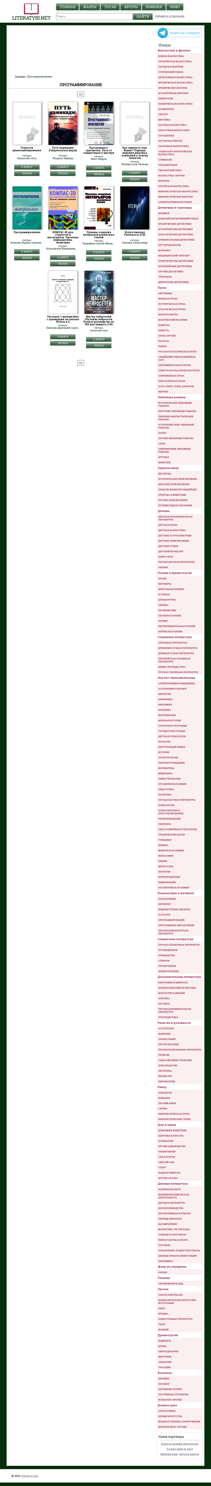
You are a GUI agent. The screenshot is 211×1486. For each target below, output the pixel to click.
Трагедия (164, 1367)
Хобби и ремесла (169, 1172)
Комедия (164, 1097)
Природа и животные (172, 494)
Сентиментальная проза (174, 365)
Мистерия (164, 1356)
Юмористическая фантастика (178, 191)
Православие (167, 1039)
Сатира (162, 1108)
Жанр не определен (172, 1266)
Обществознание (169, 778)
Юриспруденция (169, 876)
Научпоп (164, 1003)
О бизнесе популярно (172, 1234)
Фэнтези (163, 180)
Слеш (161, 443)
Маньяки (164, 250)
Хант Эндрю (99, 159)
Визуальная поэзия (171, 589)
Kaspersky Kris (27, 158)
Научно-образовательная (176, 678)
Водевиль (164, 1340)
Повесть (163, 330)
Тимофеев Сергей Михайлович (98, 243)
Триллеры (165, 276)
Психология (166, 805)
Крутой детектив (169, 245)
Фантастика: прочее (171, 175)
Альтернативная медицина (176, 683)
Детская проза (168, 524)
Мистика (164, 119)
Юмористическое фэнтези (175, 196)
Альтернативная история (175, 201)
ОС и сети (164, 914)
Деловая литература (173, 1183)
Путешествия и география (175, 505)
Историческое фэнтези (173, 93)
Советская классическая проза (179, 370)
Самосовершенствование (175, 1060)
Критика (164, 998)
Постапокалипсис (170, 140)
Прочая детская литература (176, 561)
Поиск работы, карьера (173, 1239)
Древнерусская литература (176, 653)
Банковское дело (169, 1189)
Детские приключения (173, 540)
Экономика (165, 1261)
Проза (162, 287)
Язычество (165, 1076)
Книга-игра (165, 556)
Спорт (162, 1167)
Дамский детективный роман (178, 218)
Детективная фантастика (175, 77)
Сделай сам (166, 1162)
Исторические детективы (175, 229)
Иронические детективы (174, 223)
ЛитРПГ (163, 114)
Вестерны (164, 473)
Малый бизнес (168, 1223)
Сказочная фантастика (173, 146)
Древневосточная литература (177, 647)
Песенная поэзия (169, 615)
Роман (162, 346)
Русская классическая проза (177, 351)
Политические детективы (175, 260)
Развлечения (167, 1151)
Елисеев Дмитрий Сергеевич (62, 328)
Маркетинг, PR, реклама (174, 1229)
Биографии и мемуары (173, 982)
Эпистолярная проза (172, 380)
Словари (163, 960)
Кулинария (165, 1140)
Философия (165, 855)
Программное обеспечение (176, 925)
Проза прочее (167, 335)
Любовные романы (172, 397)
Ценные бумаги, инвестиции (177, 1255)
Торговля (164, 1245)
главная (67, 7)
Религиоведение (169, 818)
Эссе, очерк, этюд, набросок (176, 386)
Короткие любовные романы (177, 411)
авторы (131, 7)
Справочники (167, 965)
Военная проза (168, 298)
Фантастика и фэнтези (174, 50)
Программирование (171, 919)
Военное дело (167, 1405)
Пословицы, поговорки (173, 1394)
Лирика (163, 604)
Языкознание (167, 882)
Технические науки (171, 834)
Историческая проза (171, 303)
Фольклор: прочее (170, 1399)
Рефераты (164, 823)
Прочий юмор (167, 1103)
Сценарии (165, 1361)
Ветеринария (167, 715)
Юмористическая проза (174, 1113)
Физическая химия (171, 850)
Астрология (166, 1028)
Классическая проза (172, 309)
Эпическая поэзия (170, 631)
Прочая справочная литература (179, 944)
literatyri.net (29, 1476)
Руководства (166, 955)
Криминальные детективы (176, 239)
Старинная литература (175, 637)
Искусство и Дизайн (171, 993)
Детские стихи (168, 546)
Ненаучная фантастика (174, 130)
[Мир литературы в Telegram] (180, 38)
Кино (161, 1308)
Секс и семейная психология (177, 829)
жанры (89, 7)
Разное (162, 1272)
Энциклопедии (168, 971)
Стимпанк (165, 159)
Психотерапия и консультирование (170, 812)
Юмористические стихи (174, 1119)
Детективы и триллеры (175, 207)
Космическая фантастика (175, 103)
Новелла (164, 325)
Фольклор (165, 1373)
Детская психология (172, 736)
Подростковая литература (175, 1318)
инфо (175, 7)
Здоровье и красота (170, 1135)
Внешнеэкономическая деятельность (173, 1196)
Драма (162, 1346)
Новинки (154, 7)
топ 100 (110, 7)
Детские (163, 511)
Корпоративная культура (174, 1213)
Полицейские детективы (175, 266)
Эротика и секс (168, 1177)
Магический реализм (172, 319)
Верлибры (164, 583)
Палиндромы (167, 610)
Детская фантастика (172, 530)
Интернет (164, 904)
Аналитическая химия (173, 887)
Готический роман (170, 71)
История (163, 752)
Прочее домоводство (172, 1146)
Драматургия (167, 599)
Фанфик (163, 1329)
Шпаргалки (165, 866)
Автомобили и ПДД (170, 1283)
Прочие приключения (173, 500)
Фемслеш (164, 462)
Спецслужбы (166, 1410)
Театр (162, 1324)
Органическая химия (172, 783)
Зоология (164, 741)
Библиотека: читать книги (179, 1454)
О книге (26, 167)
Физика (163, 845)
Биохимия (165, 704)
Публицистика (168, 1017)
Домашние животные (172, 1130)
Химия (162, 861)
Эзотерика (165, 1070)
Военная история (169, 720)
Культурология (168, 757)
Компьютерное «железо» (174, 909)
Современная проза (171, 375)
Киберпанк (165, 98)
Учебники (164, 839)
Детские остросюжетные (175, 535)
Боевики (163, 213)
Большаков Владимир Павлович (62, 248)
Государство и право (171, 731)
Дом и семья (167, 1125)
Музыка (163, 1313)
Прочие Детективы (170, 271)
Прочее (163, 1289)
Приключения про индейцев (177, 489)
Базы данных (167, 898)
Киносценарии (168, 1351)
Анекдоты (165, 1092)
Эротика (163, 457)
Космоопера (166, 109)
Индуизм (164, 1033)
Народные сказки (170, 1389)
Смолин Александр (135, 242)
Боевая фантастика (171, 56)
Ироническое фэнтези (172, 87)
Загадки (163, 1383)
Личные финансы (170, 1218)
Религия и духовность (174, 1023)
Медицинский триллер (174, 255)
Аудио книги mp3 (179, 1449)
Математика (166, 768)
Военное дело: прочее (172, 1426)
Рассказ (163, 340)
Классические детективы (175, 234)
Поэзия (162, 620)
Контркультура (168, 314)
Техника (164, 1278)
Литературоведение (171, 762)
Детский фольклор (170, 551)
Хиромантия (166, 1081)
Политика (165, 794)
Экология (164, 871)
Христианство (167, 1065)
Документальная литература (179, 977)
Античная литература (172, 642)
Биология (164, 693)
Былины (163, 1378)
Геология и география (172, 725)
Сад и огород (166, 1156)
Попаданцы (166, 135)
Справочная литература (175, 939)
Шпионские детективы (173, 282)
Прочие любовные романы (175, 438)
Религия (163, 1054)
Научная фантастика (172, 124)
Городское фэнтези (170, 66)
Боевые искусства (170, 1416)
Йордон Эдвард (63, 158)
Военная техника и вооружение (179, 1421)
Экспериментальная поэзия (176, 626)
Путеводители (168, 950)
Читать (27, 173)
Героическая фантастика (175, 61)
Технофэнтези (167, 164)
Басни (162, 578)
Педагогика (166, 789)
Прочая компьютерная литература (173, 932)
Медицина (165, 773)
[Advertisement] (80, 50)
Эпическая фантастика (173, 186)
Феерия (163, 391)
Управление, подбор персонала (179, 1250)
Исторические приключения (177, 478)
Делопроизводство (170, 1208)
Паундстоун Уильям (134, 164)
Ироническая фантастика (175, 82)
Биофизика (165, 699)
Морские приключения (173, 484)
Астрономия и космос (172, 688)
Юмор (162, 1087)
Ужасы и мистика (170, 170)
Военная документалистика (177, 987)
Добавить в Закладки (169, 16)
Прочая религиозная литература (179, 1049)
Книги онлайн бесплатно (179, 1444)
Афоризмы (165, 293)
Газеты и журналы (170, 1294)
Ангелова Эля (99, 330)
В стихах (164, 594)
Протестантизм (168, 1044)
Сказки (163, 567)
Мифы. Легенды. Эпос (172, 666)
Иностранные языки (171, 746)
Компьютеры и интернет (176, 893)
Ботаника (164, 709)
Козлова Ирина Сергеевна (26, 242)
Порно (162, 432)
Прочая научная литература (177, 799)
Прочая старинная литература (178, 672)
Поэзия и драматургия (175, 573)
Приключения (168, 468)
